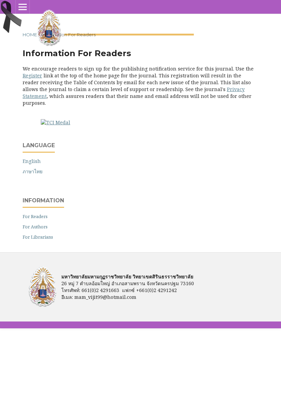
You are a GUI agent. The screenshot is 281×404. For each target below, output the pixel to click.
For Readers (35, 216)
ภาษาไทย (32, 171)
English (32, 161)
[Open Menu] (22, 7)
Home (30, 34)
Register (32, 75)
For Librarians (38, 237)
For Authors (35, 227)
